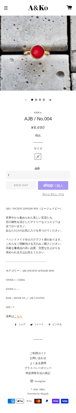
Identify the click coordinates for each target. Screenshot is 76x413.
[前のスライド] (26, 99)
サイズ (38, 148)
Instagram (40, 381)
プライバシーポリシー (38, 368)
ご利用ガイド (38, 353)
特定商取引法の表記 (38, 373)
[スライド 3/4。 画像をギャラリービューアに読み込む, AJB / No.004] (40, 100)
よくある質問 (38, 363)
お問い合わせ (38, 358)
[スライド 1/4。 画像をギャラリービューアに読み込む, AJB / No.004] (32, 100)
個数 (37, 168)
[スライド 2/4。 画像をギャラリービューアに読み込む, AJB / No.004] (36, 100)
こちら (18, 316)
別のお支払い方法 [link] (53, 194)
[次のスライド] (50, 99)
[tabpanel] (38, 53)
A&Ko (42, 389)
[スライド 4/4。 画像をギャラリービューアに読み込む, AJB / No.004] (44, 100)
